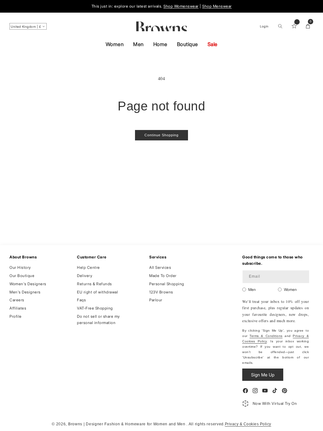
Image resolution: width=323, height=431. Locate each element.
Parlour (155, 300)
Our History (20, 267)
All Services (160, 267)
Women (115, 44)
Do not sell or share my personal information (98, 319)
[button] (280, 26)
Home (160, 44)
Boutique (187, 44)
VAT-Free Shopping (95, 308)
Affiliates (17, 308)
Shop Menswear (217, 6)
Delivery (84, 275)
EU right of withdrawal (97, 292)
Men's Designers (25, 292)
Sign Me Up (262, 374)
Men (138, 44)
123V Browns (161, 292)
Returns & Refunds (94, 283)
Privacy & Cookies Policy (248, 424)
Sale (213, 44)
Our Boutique (21, 275)
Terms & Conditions (266, 336)
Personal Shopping (166, 283)
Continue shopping (161, 135)
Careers (16, 300)
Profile (15, 316)
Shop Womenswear (181, 6)
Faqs (81, 300)
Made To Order (163, 275)
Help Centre (88, 267)
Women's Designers (27, 283)
